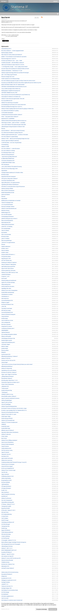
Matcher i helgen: (4, 346)
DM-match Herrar (4, 512)
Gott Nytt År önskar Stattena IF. (7, 568)
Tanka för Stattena (5, 230)
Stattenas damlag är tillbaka (7, 188)
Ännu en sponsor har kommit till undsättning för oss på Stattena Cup (15, 94)
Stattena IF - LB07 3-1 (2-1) (6, 548)
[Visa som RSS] (42, 17)
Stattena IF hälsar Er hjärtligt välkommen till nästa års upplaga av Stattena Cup (17, 108)
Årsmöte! (3, 196)
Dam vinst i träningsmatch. (6, 500)
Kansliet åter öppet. (5, 426)
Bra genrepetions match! (6, 480)
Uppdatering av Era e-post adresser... (9, 370)
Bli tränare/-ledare (5, 174)
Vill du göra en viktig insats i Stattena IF (9, 178)
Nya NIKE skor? (4, 496)
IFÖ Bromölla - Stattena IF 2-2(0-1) (8, 510)
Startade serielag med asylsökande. (8, 280)
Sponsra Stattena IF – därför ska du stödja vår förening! (13, 130)
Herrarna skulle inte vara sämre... (8, 286)
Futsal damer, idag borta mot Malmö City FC (10, 382)
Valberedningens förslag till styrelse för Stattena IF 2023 (13, 126)
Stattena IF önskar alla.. (6, 434)
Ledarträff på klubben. (6, 274)
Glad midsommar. (5, 298)
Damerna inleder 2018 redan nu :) (8, 254)
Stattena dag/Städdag (6, 478)
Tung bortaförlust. (5, 316)
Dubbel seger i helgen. (6, 416)
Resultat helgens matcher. (6, 340)
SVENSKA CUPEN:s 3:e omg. (7, 394)
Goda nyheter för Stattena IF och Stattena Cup (10, 96)
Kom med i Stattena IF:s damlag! (8, 150)
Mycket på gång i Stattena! (6, 52)
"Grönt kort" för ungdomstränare (8, 242)
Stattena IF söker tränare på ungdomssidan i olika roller (12, 98)
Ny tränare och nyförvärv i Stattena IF (8, 372)
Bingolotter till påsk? (5, 508)
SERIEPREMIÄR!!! (4, 330)
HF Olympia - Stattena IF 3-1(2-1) (8, 504)
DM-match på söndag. (6, 534)
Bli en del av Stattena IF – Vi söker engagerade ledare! (12, 50)
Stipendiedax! (4, 170)
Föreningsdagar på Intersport (7, 216)
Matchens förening (5, 210)
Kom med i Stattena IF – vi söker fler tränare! (10, 148)
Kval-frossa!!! (4, 278)
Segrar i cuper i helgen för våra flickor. (9, 374)
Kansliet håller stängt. (5, 428)
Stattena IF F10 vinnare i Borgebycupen (9, 422)
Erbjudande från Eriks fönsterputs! (8, 176)
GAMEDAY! (3, 424)
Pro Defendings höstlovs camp (7, 152)
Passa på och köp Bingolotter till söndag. (10, 412)
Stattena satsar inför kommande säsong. (9, 572)
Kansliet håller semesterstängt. (7, 292)
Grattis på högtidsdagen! (6, 400)
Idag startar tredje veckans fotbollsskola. (9, 432)
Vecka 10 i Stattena (5, 238)
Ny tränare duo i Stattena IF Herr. (8, 564)
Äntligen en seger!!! (5, 302)
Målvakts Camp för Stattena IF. (7, 430)
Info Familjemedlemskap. (6, 514)
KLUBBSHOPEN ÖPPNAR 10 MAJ (8, 162)
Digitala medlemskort (5, 246)
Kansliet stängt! (4, 348)
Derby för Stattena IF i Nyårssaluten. (8, 264)
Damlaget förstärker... (5, 582)
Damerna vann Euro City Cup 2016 (8, 360)
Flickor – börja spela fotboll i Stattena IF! (9, 116)
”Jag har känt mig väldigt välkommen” (9, 156)
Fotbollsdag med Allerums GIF (7, 522)
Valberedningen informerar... (7, 546)
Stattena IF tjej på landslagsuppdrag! (9, 406)
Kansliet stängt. (4, 318)
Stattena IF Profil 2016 (5, 358)
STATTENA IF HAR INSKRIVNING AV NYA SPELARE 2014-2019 (13, 86)
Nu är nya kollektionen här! (6, 100)
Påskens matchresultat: (6, 336)
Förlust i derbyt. (4, 436)
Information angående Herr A (7, 596)
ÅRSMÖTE (3, 352)
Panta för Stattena (5, 250)
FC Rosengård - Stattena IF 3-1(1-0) (8, 540)
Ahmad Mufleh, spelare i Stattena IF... (9, 396)
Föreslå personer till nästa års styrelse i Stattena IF (11, 114)
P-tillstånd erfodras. (5, 562)
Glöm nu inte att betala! (6, 234)
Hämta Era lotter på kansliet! (7, 560)
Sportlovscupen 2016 (5, 354)
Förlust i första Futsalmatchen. (7, 384)
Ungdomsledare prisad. (6, 448)
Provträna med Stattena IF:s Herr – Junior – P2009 (11, 60)
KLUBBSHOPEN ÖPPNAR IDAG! (7, 158)
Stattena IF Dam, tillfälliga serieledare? (9, 440)
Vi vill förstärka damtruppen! (7, 112)
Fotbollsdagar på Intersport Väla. (8, 338)
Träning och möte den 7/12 (7, 586)
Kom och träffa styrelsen (6, 214)
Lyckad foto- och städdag (6, 226)
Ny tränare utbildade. (5, 482)
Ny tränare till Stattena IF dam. (7, 304)
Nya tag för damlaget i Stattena (7, 206)
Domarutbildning (4, 144)
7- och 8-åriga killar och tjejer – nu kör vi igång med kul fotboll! (14, 66)
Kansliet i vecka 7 (5, 248)
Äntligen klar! (4, 576)
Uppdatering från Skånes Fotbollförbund (9, 184)
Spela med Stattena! (5, 194)
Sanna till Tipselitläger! (6, 404)
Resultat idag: (4, 528)
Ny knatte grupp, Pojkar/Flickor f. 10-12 (9, 380)
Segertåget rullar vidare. (6, 288)
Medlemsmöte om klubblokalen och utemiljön (11, 200)
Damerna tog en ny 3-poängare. (7, 464)
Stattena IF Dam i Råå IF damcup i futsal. (9, 272)
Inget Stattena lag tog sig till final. (8, 266)
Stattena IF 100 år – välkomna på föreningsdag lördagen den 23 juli (15, 138)
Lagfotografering (5, 484)
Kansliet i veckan (4, 252)
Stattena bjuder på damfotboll (7, 224)
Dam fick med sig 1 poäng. (7, 450)
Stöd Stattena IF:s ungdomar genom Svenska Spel (11, 600)
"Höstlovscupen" (4, 388)
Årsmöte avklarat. (5, 350)
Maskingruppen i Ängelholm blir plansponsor (10, 90)
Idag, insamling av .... (5, 492)
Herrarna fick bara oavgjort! (7, 466)
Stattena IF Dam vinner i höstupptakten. (9, 290)
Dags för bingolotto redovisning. (8, 494)
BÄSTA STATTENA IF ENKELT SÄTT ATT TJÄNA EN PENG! (12, 84)
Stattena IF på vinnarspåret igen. (8, 420)
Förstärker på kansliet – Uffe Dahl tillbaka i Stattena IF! (12, 62)
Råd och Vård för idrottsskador (7, 190)
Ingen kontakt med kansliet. (7, 458)
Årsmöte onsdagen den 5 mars (7, 76)
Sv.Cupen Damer (4, 516)
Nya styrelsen (4, 232)
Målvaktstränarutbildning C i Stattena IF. (9, 356)
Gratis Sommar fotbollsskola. (7, 442)
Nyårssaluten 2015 (5, 566)
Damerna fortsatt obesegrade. (7, 444)
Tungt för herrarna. (5, 446)
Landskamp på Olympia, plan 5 (7, 328)
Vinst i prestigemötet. (5, 322)
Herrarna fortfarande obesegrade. (8, 314)
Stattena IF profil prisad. (6, 498)
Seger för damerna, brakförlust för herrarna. (10, 398)
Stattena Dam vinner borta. (6, 460)
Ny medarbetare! (4, 594)
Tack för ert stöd (4, 598)
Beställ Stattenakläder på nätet (7, 192)
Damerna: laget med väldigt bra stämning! (10, 140)
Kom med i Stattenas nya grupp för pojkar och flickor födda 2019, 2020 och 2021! (18, 80)
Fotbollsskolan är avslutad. (7, 294)
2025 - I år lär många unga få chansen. (9, 74)
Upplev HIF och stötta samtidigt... (8, 282)
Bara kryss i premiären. (6, 324)
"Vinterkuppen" (4, 392)
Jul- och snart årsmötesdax (7, 204)
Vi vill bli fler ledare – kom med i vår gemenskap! (11, 142)
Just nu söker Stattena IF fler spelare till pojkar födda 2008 (13, 124)
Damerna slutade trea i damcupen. (8, 270)
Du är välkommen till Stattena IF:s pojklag (9, 110)
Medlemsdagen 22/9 (5, 212)
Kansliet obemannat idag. (6, 390)
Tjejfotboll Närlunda (5, 332)
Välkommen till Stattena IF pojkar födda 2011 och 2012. (12, 64)
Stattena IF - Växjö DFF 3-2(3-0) (7, 554)
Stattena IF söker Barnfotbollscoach (8, 208)
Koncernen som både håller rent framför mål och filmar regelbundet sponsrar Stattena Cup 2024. (21, 82)
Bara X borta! (5, 17)
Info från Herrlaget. (5, 592)
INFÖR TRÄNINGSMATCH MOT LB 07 (8, 550)
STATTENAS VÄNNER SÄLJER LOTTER (9, 92)
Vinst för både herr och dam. (7, 320)
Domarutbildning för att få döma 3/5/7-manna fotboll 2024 (13, 104)
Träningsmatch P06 (5, 526)
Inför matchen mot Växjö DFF (7, 556)
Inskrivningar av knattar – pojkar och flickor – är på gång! (13, 122)
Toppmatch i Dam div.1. (6, 454)
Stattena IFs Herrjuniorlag (6, 368)
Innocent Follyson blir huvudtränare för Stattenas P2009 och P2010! (15, 68)
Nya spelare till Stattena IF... (7, 574)
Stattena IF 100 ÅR (5, 146)
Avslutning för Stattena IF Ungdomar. (9, 262)
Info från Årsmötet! (5, 538)
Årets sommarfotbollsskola (7, 220)
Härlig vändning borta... (6, 284)
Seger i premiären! (5, 474)
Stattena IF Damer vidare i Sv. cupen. (8, 414)
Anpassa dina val (5, 609)
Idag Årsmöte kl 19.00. (6, 258)
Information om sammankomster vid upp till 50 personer (13, 186)
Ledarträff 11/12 (4, 584)
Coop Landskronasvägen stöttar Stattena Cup (10, 88)
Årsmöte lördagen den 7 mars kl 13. (8, 58)
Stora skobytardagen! (5, 228)
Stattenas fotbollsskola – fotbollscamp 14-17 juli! (11, 70)
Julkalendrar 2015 (5, 386)
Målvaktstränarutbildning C (7, 366)
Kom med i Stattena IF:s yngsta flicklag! (9, 136)
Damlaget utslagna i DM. (6, 588)
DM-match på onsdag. (6, 310)
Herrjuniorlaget (4, 362)
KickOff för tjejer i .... (5, 520)
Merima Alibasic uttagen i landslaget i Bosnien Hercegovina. (13, 542)
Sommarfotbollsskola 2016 (7, 300)
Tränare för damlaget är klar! (7, 202)
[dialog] (29, 606)
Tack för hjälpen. (4, 518)
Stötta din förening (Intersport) (7, 154)
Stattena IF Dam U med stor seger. (8, 470)
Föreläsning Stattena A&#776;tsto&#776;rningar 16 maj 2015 (13, 462)
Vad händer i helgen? (5, 344)
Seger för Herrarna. (5, 452)
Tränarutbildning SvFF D (6, 48)
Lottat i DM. (3, 306)
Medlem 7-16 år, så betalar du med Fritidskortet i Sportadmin (13, 56)
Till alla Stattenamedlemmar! (7, 532)
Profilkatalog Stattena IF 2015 (7, 476)
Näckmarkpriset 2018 (5, 222)
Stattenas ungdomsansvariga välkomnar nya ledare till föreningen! (15, 72)
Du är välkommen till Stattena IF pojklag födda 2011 (12, 132)
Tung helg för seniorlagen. (6, 308)
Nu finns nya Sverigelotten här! (7, 468)
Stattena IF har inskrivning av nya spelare (9, 102)
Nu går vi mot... (4, 490)
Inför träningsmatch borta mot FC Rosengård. (10, 544)
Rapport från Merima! (5, 530)
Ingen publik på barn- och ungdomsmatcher (10, 182)
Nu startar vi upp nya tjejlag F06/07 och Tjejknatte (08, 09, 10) (13, 410)
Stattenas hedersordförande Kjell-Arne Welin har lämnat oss (13, 120)
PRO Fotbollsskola (5, 164)
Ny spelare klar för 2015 (6, 578)
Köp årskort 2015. (5, 456)
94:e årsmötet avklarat (6, 256)
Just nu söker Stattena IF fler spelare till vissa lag (11, 166)
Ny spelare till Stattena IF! (6, 552)
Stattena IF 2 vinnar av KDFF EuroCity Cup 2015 (11, 558)
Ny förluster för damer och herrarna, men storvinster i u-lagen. (14, 408)
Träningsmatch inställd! (6, 506)
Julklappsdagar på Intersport (7, 376)
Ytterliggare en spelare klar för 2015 (8, 580)
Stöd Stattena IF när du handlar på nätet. (9, 590)
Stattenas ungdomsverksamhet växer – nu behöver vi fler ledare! (14, 134)
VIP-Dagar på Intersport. (6, 486)
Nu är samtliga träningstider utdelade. (9, 334)
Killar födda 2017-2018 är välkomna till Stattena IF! (11, 54)
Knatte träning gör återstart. (7, 418)
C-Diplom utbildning (5, 536)
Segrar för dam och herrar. (6, 402)
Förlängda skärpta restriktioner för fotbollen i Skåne (12, 172)
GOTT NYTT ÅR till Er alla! (6, 260)
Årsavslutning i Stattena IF (6, 378)
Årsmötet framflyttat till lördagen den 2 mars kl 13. (11, 106)
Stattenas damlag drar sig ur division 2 (9, 218)
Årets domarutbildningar (6, 240)
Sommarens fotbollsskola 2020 (8, 180)
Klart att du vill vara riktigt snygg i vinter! (9, 168)
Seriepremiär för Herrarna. (6, 326)
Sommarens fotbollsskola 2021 (8, 160)
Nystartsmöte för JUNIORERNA (7, 118)
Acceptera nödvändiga (41, 609)
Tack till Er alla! (4, 472)
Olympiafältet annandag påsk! (7, 502)
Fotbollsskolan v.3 (5, 296)
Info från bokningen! (5, 524)
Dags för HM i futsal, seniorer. (7, 268)
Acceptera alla (52, 609)
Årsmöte (3, 128)
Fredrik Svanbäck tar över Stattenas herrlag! (10, 78)
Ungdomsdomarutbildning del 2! (8, 342)
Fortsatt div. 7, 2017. (5, 276)
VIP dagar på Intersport (6, 488)
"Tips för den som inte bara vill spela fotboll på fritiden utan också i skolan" (17, 364)
